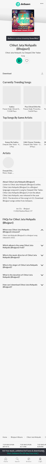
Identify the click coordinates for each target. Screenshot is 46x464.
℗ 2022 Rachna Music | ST (23, 211)
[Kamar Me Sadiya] (12, 131)
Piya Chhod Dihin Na (32, 107)
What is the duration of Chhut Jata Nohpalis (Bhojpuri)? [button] (18, 276)
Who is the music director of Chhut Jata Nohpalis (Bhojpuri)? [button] (20, 256)
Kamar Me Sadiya (11, 142)
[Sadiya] (12, 95)
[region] (23, 437)
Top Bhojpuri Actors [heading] (26, 445)
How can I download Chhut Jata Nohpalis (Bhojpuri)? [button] (20, 286)
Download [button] (7, 73)
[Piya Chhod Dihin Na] (32, 95)
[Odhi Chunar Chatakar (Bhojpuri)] (32, 131)
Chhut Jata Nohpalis (13, 53)
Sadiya (11, 107)
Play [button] (19, 61)
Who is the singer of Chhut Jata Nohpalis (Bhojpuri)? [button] (20, 266)
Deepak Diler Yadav (33, 53)
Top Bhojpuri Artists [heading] (8, 445)
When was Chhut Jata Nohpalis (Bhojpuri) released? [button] (16, 230)
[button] (27, 61)
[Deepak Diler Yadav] (8, 162)
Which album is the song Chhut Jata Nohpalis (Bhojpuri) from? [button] (18, 246)
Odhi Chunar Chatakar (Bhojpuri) (32, 142)
